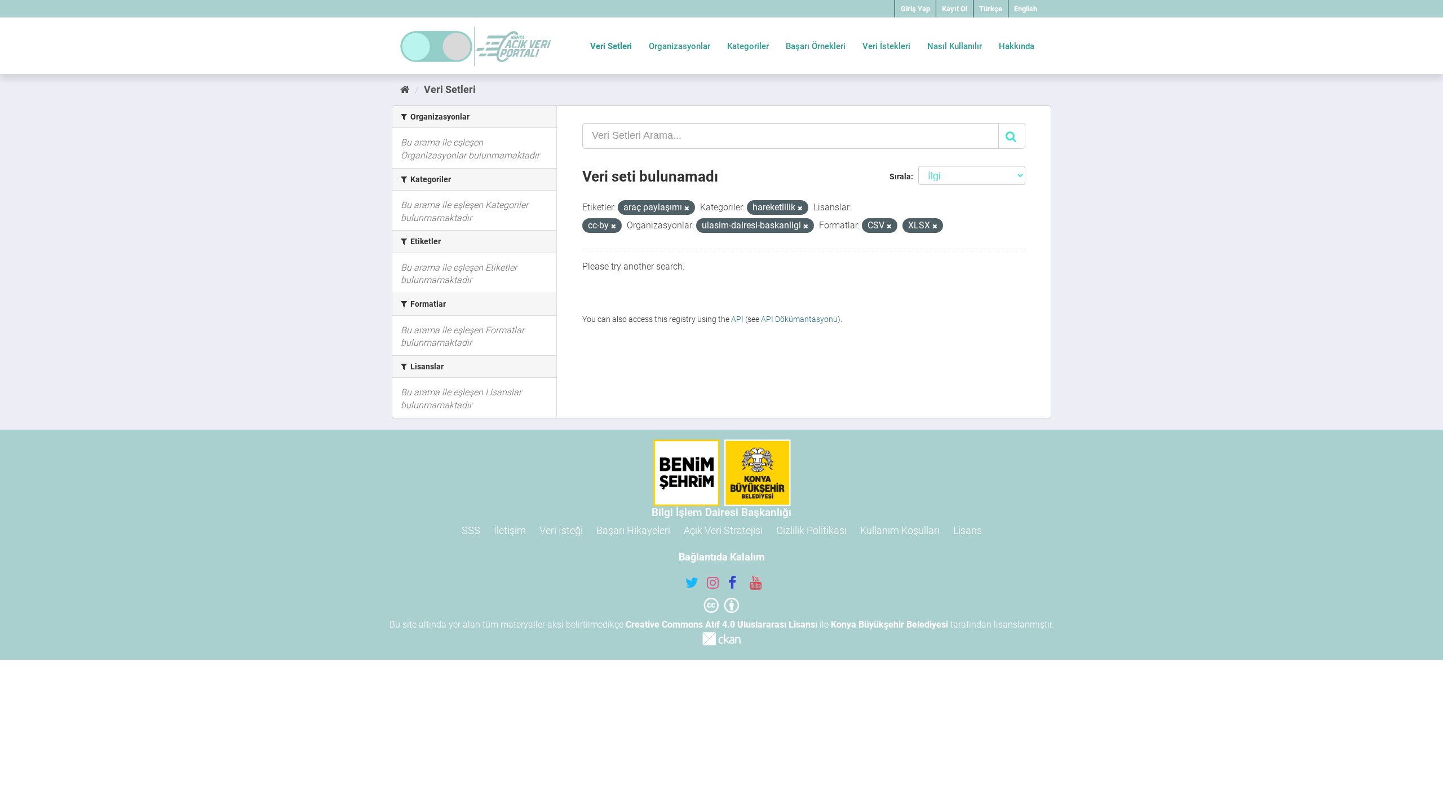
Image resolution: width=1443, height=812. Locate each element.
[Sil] (686, 208)
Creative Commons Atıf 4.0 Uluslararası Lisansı (721, 624)
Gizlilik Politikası (811, 530)
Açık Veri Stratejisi (723, 530)
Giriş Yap (915, 9)
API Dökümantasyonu (799, 319)
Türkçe (990, 9)
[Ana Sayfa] (405, 89)
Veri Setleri (611, 46)
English (1025, 9)
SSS (471, 530)
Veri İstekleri (886, 46)
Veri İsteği (561, 530)
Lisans (967, 530)
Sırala (900, 176)
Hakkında (1016, 46)
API (737, 319)
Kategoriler (748, 46)
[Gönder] (1011, 136)
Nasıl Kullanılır (954, 46)
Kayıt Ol (954, 9)
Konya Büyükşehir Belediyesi (889, 624)
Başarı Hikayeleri (633, 530)
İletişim (510, 530)
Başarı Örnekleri (816, 46)
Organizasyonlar (679, 46)
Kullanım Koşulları (900, 530)
